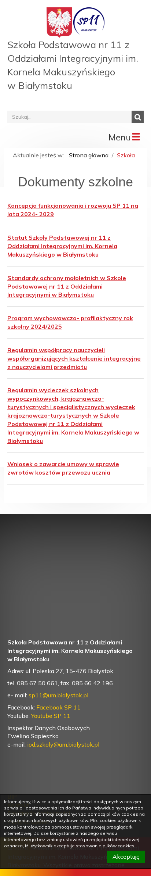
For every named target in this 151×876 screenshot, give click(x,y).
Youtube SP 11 (50, 715)
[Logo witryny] (88, 22)
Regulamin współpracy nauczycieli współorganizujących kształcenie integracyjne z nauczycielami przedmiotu (74, 358)
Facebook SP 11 (58, 707)
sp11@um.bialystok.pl (58, 695)
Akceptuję (126, 856)
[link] (63, 744)
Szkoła (126, 155)
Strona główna (88, 155)
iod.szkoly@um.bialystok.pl (63, 744)
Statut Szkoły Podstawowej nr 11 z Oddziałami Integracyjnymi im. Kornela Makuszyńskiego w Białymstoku (62, 246)
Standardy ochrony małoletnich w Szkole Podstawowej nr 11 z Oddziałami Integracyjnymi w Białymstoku (66, 286)
